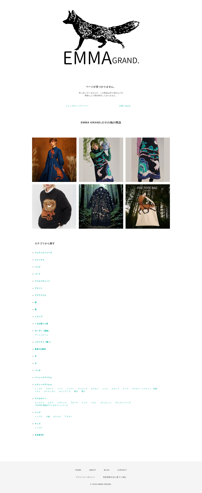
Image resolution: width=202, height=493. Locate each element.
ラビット (38, 288)
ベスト (38, 391)
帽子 (76, 391)
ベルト (94, 403)
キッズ (38, 424)
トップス (38, 389)
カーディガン (50, 391)
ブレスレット (106, 403)
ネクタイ (95, 389)
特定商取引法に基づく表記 (114, 477)
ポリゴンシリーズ (123, 403)
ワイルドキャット (42, 281)
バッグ (105, 389)
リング (84, 403)
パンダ (38, 370)
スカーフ (115, 389)
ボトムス (57, 416)
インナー (70, 389)
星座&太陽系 (40, 349)
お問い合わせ (125, 106)
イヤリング (62, 403)
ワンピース (82, 389)
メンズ (38, 412)
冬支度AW (39, 435)
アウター (68, 416)
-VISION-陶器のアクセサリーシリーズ (51, 405)
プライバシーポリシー (85, 477)
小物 (48, 416)
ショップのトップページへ (77, 106)
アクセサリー (40, 398)
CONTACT (122, 470)
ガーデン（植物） (42, 331)
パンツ (60, 389)
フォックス (39, 260)
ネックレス (39, 403)
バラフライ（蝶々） (43, 342)
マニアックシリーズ (43, 253)
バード (38, 274)
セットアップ (65, 391)
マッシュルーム (41, 335)
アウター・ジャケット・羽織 (144, 389)
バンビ (38, 267)
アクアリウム (40, 295)
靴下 (83, 391)
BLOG (106, 470)
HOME (78, 470)
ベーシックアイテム (43, 377)
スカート (50, 389)
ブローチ (74, 403)
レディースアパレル (43, 385)
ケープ (126, 389)
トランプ (38, 317)
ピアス (51, 403)
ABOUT (92, 470)
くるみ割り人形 (41, 324)
